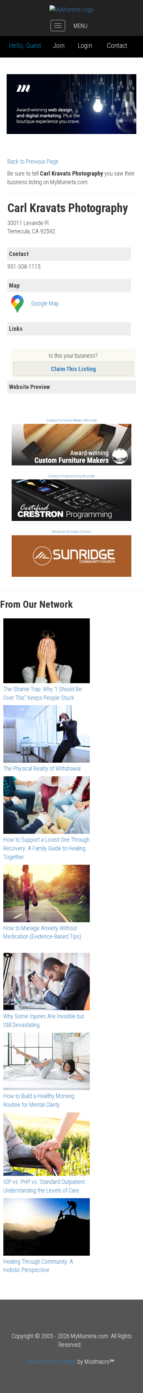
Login (85, 46)
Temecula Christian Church (71, 532)
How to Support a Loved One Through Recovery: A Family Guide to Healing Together (46, 848)
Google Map (45, 303)
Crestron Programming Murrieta (71, 476)
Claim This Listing (73, 368)
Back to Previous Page (33, 161)
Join (59, 46)
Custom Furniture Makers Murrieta (71, 420)
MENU (80, 25)
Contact (117, 46)
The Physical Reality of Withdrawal (41, 768)
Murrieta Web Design (52, 1361)
